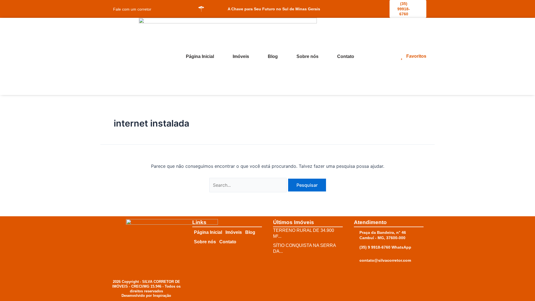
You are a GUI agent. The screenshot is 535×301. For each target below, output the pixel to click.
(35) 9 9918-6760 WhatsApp (385, 247)
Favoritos (416, 56)
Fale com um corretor (132, 9)
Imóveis (241, 56)
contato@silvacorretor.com (385, 260)
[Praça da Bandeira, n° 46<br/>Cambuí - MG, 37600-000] (356, 233)
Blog (273, 56)
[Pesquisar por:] (248, 185)
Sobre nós (307, 56)
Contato (345, 56)
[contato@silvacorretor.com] (356, 260)
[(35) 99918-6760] (393, 3)
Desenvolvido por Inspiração (146, 295)
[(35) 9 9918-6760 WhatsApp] (356, 247)
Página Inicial (200, 56)
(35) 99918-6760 (403, 8)
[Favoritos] (401, 56)
